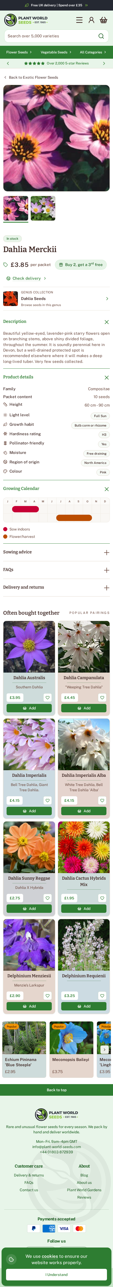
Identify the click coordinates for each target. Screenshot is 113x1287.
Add (32, 708)
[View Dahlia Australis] (29, 668)
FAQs (8, 569)
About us (84, 1182)
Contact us (29, 1190)
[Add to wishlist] (47, 697)
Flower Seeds (17, 52)
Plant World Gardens (84, 1190)
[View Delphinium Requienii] (84, 966)
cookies (50, 1256)
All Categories (91, 52)
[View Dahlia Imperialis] (29, 768)
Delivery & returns (29, 1175)
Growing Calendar (21, 488)
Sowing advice (17, 551)
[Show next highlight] (104, 63)
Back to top (56, 1090)
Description (14, 321)
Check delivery (27, 278)
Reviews (84, 1197)
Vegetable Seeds (54, 52)
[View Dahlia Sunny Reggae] (29, 869)
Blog (84, 1175)
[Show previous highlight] (8, 63)
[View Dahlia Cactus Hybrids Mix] (84, 869)
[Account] (91, 20)
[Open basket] (103, 20)
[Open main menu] (79, 20)
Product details (18, 376)
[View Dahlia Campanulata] (84, 668)
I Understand (56, 1275)
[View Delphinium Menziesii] (29, 966)
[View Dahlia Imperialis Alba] (84, 768)
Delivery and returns (23, 587)
